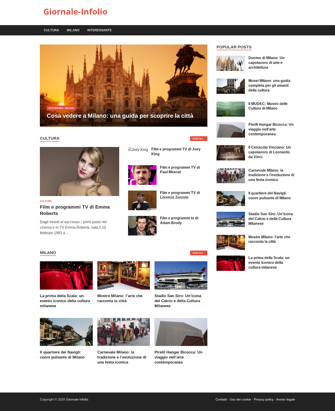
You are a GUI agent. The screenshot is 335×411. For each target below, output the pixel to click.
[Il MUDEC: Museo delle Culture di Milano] (230, 104)
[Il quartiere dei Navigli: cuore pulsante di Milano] (66, 332)
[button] (200, 86)
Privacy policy (263, 399)
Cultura (51, 30)
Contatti (221, 399)
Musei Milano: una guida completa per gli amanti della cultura (269, 85)
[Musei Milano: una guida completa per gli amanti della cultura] (230, 81)
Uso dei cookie (240, 399)
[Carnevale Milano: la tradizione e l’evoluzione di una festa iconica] (123, 332)
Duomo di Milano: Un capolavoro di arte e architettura (266, 62)
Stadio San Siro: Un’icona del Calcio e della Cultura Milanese (178, 301)
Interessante (99, 30)
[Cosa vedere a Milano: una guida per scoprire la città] (123, 86)
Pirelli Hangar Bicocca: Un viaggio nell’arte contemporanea (178, 357)
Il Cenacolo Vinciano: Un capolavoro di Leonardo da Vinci (269, 152)
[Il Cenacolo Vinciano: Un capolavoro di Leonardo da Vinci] (230, 148)
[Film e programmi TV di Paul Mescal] (142, 168)
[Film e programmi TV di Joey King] (138, 150)
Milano (73, 30)
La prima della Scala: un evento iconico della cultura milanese (65, 301)
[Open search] (292, 30)
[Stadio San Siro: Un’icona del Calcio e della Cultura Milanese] (181, 275)
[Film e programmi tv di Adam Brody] (142, 218)
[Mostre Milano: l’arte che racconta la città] (123, 275)
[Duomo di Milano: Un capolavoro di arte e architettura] (230, 58)
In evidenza (56, 108)
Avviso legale (285, 399)
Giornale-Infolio (75, 11)
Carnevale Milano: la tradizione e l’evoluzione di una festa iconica (121, 357)
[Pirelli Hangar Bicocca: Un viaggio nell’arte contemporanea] (181, 332)
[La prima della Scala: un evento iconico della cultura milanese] (66, 275)
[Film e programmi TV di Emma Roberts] (79, 150)
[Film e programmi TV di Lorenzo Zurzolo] (142, 193)
